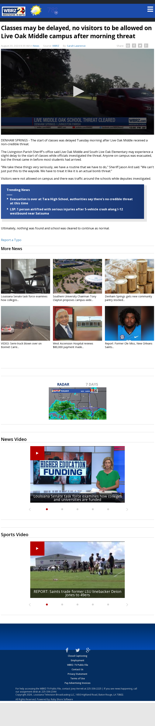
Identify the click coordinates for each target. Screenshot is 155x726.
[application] (77, 92)
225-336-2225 (94, 688)
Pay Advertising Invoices (78, 683)
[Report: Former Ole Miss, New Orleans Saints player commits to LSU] (129, 323)
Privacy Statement (77, 674)
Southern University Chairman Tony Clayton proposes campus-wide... (74, 298)
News (36, 45)
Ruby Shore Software (62, 699)
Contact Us (77, 669)
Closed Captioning (77, 655)
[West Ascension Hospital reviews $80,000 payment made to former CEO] (77, 323)
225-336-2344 (49, 691)
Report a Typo (11, 240)
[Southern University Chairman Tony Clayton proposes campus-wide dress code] (77, 276)
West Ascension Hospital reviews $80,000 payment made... (73, 345)
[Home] (14, 11)
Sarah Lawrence (76, 45)
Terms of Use (77, 678)
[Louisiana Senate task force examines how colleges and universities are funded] (25, 276)
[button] (77, 91)
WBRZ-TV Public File (77, 664)
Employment (77, 660)
